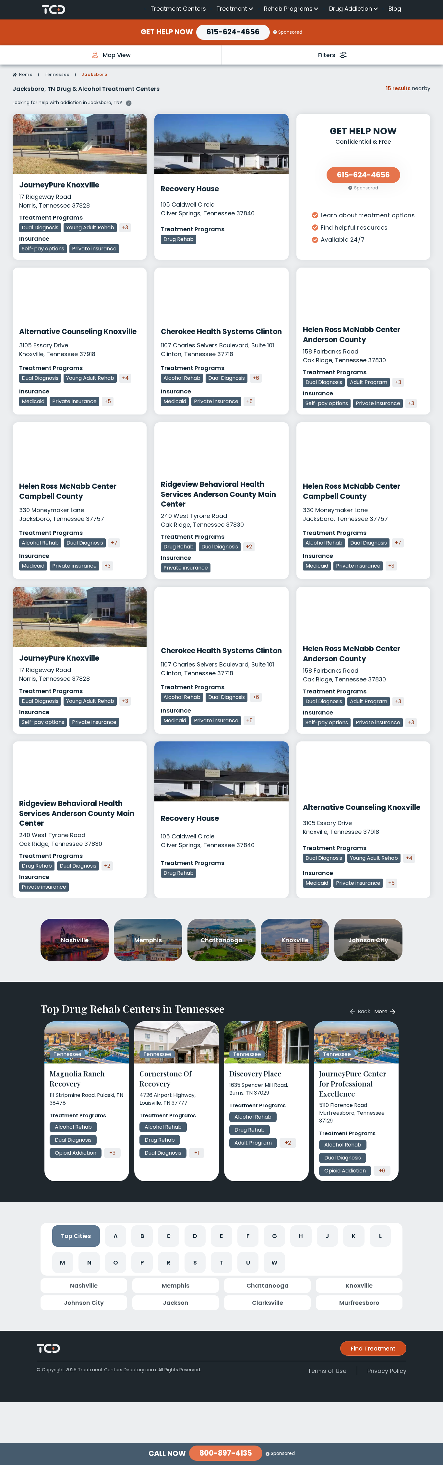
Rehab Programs (288, 8)
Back (363, 1011)
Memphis (175, 1285)
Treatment (231, 8)
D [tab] (195, 1236)
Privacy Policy (386, 1371)
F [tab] (248, 1236)
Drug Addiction (350, 8)
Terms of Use (327, 1371)
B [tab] (142, 1236)
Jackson (175, 1303)
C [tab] (168, 1236)
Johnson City (84, 1303)
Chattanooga (267, 1285)
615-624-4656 (233, 32)
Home (25, 74)
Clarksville (267, 1303)
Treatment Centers (178, 9)
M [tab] (62, 1262)
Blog (395, 9)
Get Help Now (167, 32)
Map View (117, 55)
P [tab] (142, 1262)
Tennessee (57, 74)
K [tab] (354, 1236)
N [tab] (89, 1262)
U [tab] (248, 1262)
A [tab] (116, 1236)
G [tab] (274, 1236)
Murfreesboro (359, 1303)
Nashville (84, 1285)
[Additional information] (129, 102)
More (381, 1011)
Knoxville (359, 1285)
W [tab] (274, 1262)
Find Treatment (373, 1348)
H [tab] (301, 1236)
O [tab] (115, 1262)
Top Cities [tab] (76, 1236)
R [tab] (168, 1262)
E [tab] (221, 1236)
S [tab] (195, 1262)
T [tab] (221, 1262)
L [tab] (380, 1236)
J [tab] (327, 1236)
